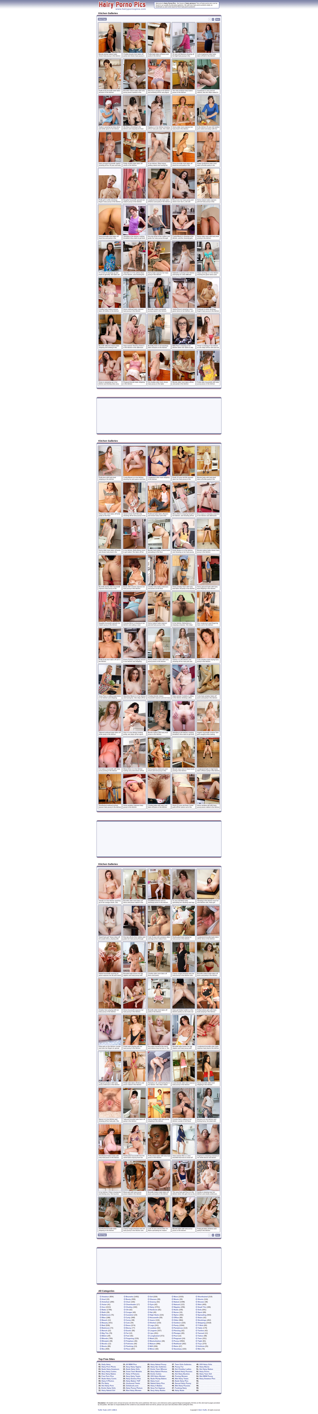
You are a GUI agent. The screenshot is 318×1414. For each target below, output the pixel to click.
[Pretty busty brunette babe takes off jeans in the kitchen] (110, 74)
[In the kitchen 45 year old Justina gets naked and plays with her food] (208, 111)
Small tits (202, 1307)
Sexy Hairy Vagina (133, 1367)
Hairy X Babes (156, 1386)
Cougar (129, 1312)
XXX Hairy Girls (205, 1364)
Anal (104, 1299)
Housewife (154, 1317)
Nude (176, 1310)
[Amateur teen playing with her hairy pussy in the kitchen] (110, 993)
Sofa (200, 1310)
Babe (104, 1310)
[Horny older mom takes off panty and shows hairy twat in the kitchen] (110, 534)
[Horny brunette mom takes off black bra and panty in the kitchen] (183, 147)
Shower (201, 1302)
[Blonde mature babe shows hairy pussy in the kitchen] (208, 534)
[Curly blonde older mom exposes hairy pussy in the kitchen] (183, 1066)
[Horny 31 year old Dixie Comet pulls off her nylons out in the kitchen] (183, 789)
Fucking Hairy (181, 1388)
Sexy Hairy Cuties (108, 1371)
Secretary (178, 1349)
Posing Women (181, 1376)
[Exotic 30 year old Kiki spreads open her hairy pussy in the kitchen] (183, 461)
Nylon (176, 1315)
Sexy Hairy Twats (133, 1376)
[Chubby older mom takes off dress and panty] (159, 957)
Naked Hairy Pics (157, 1383)
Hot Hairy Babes (206, 1369)
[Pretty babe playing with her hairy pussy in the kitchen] (134, 1030)
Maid (152, 1338)
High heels (154, 1315)
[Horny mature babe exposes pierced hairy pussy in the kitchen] (208, 183)
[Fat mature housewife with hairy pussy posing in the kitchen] (110, 752)
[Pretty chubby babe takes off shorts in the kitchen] (134, 147)
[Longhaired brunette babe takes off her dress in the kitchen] (208, 921)
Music (176, 1299)
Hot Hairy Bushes (182, 1374)
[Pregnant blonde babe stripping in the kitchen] (134, 366)
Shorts (200, 1299)
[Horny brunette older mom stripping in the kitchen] (208, 1066)
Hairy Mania (204, 1367)
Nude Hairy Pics (181, 1381)
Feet (128, 1336)
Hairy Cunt (154, 1381)
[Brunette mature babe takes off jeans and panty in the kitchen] (208, 957)
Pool (176, 1336)
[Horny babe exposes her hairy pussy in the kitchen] (159, 256)
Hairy (152, 1307)
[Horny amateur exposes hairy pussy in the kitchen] (134, 789)
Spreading (202, 1315)
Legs (152, 1325)
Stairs (200, 1317)
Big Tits (105, 1333)
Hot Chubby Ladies (183, 1369)
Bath (104, 1312)
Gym (152, 1304)
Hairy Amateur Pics (207, 1379)
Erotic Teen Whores (158, 1369)
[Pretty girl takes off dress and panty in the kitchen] (208, 1212)
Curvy (128, 1320)
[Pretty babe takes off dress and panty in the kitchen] (159, 38)
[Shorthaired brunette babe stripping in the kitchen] (110, 1212)
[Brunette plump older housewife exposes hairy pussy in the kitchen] (110, 570)
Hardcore (154, 1310)
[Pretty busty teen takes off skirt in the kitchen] (110, 643)
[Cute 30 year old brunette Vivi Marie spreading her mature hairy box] (159, 1212)
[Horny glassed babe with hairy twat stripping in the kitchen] (208, 570)
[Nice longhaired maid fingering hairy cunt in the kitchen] (208, 607)
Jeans (152, 1320)
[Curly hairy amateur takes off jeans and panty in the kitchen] (208, 680)
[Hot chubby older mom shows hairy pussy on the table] (159, 366)
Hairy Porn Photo (108, 1367)
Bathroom (106, 1315)
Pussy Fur (179, 1367)
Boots (104, 1346)
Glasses (153, 1299)
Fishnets (129, 1344)
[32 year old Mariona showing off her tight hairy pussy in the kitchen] (183, 38)
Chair (128, 1302)
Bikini (104, 1336)
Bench (104, 1331)
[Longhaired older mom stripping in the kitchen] (159, 461)
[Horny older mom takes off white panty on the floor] (110, 497)
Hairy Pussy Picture (134, 1388)
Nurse (176, 1312)
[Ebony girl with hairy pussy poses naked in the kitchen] (134, 1176)
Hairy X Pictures (132, 1374)
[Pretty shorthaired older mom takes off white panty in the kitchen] (208, 147)
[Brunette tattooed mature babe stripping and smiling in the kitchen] (110, 329)
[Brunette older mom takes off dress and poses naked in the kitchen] (134, 884)
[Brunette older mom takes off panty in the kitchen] (159, 993)
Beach (104, 1320)
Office (176, 1317)
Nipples (177, 1307)
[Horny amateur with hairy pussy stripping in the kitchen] (159, 1103)
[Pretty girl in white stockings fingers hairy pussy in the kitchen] (110, 183)
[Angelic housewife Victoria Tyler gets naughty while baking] (208, 716)
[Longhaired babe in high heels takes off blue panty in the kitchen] (208, 752)
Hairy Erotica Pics (133, 1379)
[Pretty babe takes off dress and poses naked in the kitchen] (134, 1066)
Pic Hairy (105, 1383)
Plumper (177, 1333)
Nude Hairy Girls (133, 1369)
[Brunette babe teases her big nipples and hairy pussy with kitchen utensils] (134, 957)
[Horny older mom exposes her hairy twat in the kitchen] (183, 111)
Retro (176, 1346)
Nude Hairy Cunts (108, 1379)
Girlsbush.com (132, 1386)
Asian (104, 1304)
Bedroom (106, 1328)
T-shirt (200, 1325)
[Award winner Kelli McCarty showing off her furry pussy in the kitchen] (134, 497)
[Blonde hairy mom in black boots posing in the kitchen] (183, 752)
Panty (176, 1325)
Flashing (129, 1346)
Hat (151, 1312)
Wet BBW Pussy (206, 1376)
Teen (200, 1338)
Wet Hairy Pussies (182, 1386)
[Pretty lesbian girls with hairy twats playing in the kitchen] (208, 993)
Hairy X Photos (107, 1381)
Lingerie (153, 1331)
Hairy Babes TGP (133, 1381)
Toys (200, 1344)
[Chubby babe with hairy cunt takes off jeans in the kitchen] (159, 789)
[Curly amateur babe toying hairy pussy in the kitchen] (208, 643)
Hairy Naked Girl (108, 1390)
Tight (200, 1341)
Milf (151, 1346)
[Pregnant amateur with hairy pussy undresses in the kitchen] (110, 1066)
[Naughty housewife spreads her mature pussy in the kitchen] (134, 183)
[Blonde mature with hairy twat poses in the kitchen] (159, 716)
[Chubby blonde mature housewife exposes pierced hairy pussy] (159, 680)
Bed (103, 1325)
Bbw (104, 1317)
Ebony (128, 1328)
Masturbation (155, 1341)
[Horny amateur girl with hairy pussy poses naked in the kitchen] (208, 789)
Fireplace (130, 1341)
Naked (176, 1302)
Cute (128, 1323)
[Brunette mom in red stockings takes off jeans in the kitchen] (159, 329)
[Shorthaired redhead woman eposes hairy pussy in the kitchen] (110, 789)
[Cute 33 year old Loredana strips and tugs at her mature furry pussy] (159, 921)
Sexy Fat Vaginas (157, 1388)
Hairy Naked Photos (158, 1371)
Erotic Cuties (155, 1374)
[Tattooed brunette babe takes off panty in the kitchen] (134, 1103)
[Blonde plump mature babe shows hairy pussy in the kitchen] (110, 38)
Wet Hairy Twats (181, 1379)
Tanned (201, 1333)
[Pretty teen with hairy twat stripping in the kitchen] (110, 461)
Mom (176, 1297)
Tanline (201, 1331)
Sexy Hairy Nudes (157, 1390)
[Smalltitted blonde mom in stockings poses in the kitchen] (159, 884)
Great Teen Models (134, 1371)
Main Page (102, 19)
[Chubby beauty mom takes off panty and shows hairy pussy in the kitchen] (134, 38)
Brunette (129, 1297)
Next (217, 19)
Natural (177, 1304)
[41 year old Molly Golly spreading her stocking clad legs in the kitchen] (183, 884)
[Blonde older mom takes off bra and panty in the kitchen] (183, 366)
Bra (103, 1349)
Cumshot (130, 1315)
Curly (128, 1317)
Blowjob (105, 1341)
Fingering (130, 1338)
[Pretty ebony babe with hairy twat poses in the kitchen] (159, 1139)
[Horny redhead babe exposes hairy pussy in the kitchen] (134, 293)
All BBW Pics (131, 1364)
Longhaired (155, 1336)
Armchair (105, 1302)
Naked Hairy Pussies (183, 1371)
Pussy (176, 1341)
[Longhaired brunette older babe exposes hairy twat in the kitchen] (208, 1030)
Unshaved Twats (133, 1383)
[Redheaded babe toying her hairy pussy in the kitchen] (183, 921)
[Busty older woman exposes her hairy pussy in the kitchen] (134, 570)
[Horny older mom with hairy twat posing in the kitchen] (208, 220)
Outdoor (177, 1323)
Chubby (129, 1307)
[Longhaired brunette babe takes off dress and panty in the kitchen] (159, 183)
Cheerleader (131, 1304)
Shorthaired (203, 1297)
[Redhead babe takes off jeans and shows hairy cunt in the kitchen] (159, 497)
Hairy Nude (179, 1390)
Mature (153, 1344)
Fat (127, 1333)
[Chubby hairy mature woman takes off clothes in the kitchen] (110, 293)
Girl (151, 1297)
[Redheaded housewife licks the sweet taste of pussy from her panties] (134, 1139)
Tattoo (200, 1336)
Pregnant (177, 1338)
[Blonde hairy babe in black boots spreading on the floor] (159, 534)
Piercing (177, 1331)
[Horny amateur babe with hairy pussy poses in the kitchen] (159, 643)
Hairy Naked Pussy (158, 1364)
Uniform (201, 1346)
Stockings (202, 1320)
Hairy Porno (204, 1371)
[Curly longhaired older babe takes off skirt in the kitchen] (208, 38)
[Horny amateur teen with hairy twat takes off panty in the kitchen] (183, 570)
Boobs (104, 1344)
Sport (200, 1312)
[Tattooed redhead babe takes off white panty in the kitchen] (110, 716)
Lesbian (153, 1328)
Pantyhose (178, 1328)
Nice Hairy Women (133, 1390)
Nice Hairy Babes (108, 1374)
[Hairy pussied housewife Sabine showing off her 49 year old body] (110, 147)
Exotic (128, 1331)
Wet (199, 1349)
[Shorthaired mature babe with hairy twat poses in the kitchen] (110, 1139)
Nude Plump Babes (158, 1379)
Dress (128, 1325)
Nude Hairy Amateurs (110, 1369)
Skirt (200, 1304)
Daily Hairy (106, 1364)
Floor (128, 1349)
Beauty (105, 1323)
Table (200, 1328)
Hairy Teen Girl (205, 1374)
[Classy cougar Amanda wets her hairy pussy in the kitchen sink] (183, 957)
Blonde (105, 1338)
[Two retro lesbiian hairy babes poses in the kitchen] (183, 74)
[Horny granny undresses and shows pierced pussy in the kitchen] (159, 752)
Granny (153, 1302)
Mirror (152, 1349)
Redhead (177, 1344)
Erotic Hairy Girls (108, 1388)
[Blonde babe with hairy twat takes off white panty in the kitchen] (208, 461)
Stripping (202, 1323)
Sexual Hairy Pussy (183, 1383)
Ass (103, 1307)
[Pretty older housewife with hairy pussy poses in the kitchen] (208, 366)
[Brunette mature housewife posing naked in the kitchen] (159, 293)
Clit (127, 1310)
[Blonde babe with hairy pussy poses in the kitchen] (183, 1212)
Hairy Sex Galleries (158, 1367)
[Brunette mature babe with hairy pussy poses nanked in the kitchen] (134, 74)
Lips (152, 1333)
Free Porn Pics (107, 1376)
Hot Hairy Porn (107, 1386)
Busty (128, 1299)
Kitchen (153, 1323)
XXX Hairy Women (157, 1376)
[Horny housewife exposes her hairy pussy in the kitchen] (134, 993)
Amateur (105, 1297)
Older (176, 1320)
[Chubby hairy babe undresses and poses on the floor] (159, 570)
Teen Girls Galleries (183, 1364)
